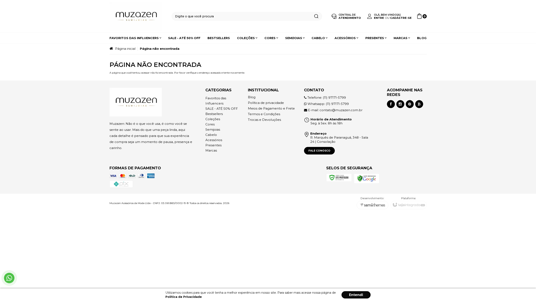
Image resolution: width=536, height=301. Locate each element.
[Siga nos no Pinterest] (410, 104)
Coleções (212, 119)
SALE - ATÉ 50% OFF (221, 109)
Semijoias (212, 129)
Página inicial (125, 49)
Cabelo (211, 135)
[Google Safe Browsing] (366, 178)
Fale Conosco (319, 150)
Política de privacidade (266, 102)
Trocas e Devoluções (264, 119)
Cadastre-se (401, 17)
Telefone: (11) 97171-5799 (326, 97)
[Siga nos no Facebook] (391, 104)
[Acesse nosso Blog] (419, 104)
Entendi (356, 295)
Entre (379, 17)
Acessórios (213, 140)
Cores (210, 124)
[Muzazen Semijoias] (136, 16)
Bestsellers (214, 114)
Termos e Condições (264, 114)
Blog (251, 97)
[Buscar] (316, 16)
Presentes (213, 145)
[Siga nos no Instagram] (400, 104)
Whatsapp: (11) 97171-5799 (328, 104)
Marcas (211, 150)
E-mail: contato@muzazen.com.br (334, 110)
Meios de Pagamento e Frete (271, 108)
